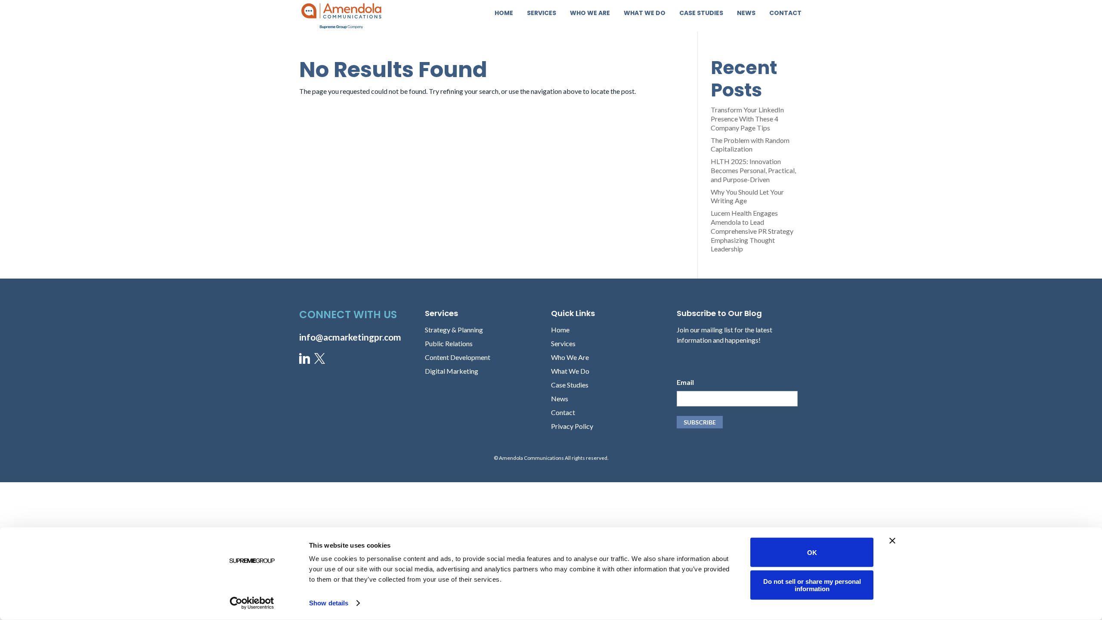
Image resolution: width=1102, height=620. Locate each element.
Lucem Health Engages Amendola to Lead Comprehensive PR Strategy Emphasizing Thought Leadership (752, 231)
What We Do (645, 13)
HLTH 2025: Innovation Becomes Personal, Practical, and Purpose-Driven (753, 170)
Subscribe (700, 422)
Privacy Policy (572, 426)
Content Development (457, 357)
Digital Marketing (451, 371)
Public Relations (449, 343)
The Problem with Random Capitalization (750, 144)
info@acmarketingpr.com (350, 337)
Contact (785, 13)
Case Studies (701, 13)
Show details (328, 603)
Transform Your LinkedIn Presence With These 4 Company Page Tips (747, 118)
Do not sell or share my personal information (812, 584)
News (746, 13)
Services (541, 13)
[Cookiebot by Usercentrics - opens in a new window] (252, 603)
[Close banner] (892, 541)
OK (812, 552)
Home (504, 13)
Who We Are (590, 13)
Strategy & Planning (454, 330)
